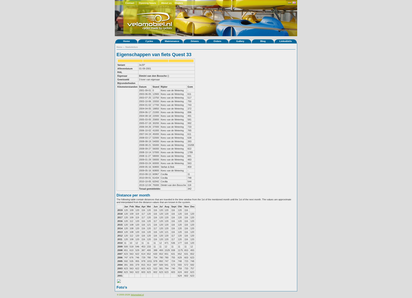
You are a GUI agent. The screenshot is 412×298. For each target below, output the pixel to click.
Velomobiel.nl (137, 295)
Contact (129, 3)
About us (166, 3)
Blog (263, 41)
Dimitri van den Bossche (153, 76)
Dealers (179, 3)
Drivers (195, 41)
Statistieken (131, 47)
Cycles (149, 41)
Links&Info (285, 41)
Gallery (240, 41)
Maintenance (172, 41)
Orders (217, 41)
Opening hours (147, 3)
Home (126, 41)
